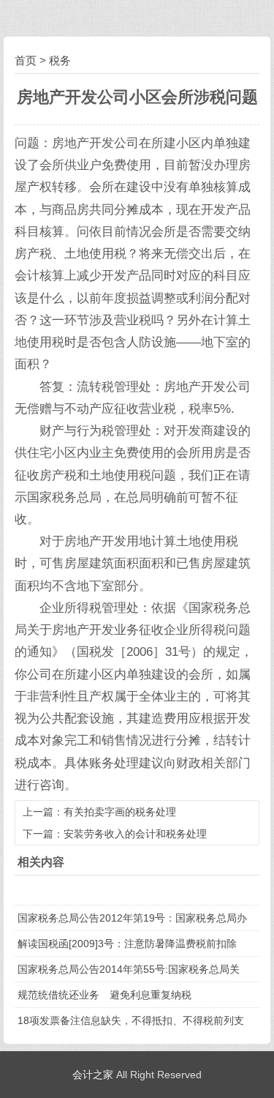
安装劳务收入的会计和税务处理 (135, 834)
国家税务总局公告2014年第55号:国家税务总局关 (129, 969)
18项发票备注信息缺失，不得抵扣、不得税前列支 (131, 1020)
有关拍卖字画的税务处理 (120, 812)
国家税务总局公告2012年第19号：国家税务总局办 (132, 918)
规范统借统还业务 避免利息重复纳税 (104, 995)
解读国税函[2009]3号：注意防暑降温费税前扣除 (127, 943)
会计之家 (92, 1074)
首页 (26, 60)
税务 (60, 60)
